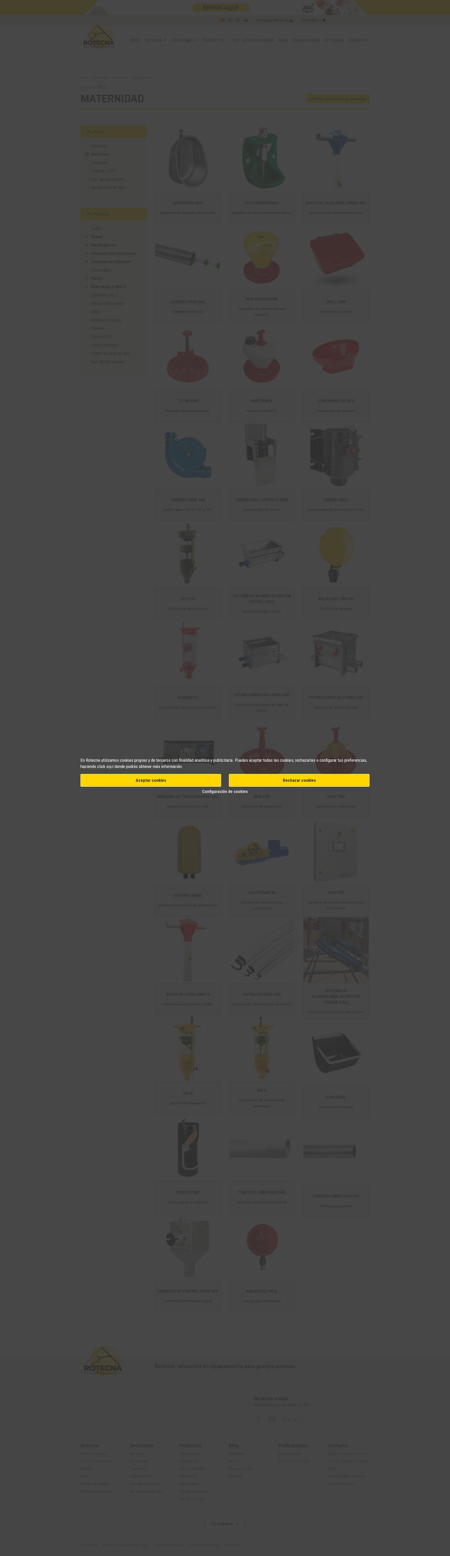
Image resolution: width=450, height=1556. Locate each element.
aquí (110, 766)
